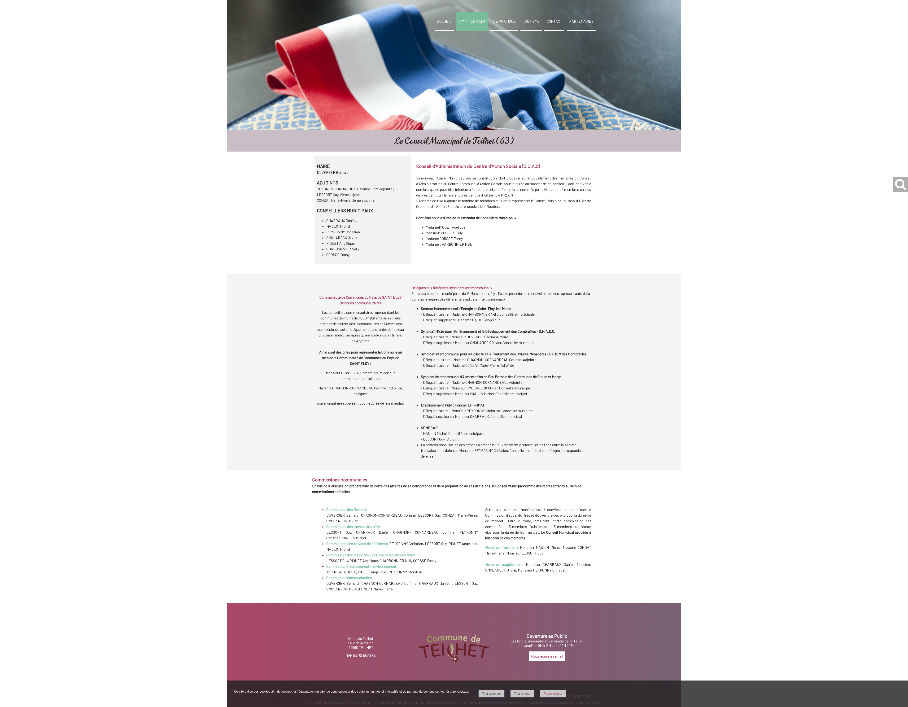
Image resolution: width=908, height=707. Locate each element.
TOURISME (531, 21)
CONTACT (554, 21)
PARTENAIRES (581, 21)
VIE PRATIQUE (504, 21)
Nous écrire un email (547, 656)
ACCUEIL (444, 21)
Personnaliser (553, 693)
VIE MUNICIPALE (471, 21)
